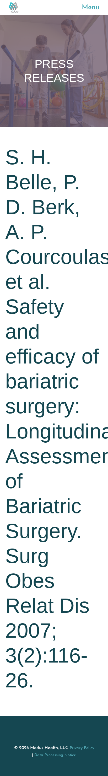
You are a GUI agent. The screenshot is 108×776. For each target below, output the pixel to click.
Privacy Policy (82, 748)
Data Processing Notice (55, 755)
